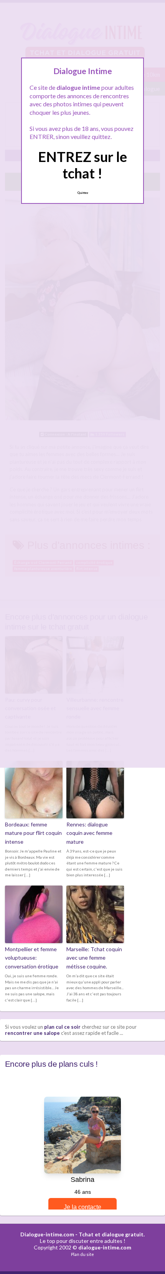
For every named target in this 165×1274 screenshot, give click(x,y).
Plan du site (82, 1254)
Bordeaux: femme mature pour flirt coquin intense (33, 833)
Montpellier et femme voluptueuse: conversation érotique (31, 958)
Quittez (82, 193)
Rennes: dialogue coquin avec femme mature (89, 833)
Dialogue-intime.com (47, 1234)
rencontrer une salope (32, 1033)
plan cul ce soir (62, 1027)
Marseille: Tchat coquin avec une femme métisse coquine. (94, 958)
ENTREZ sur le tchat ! (82, 165)
